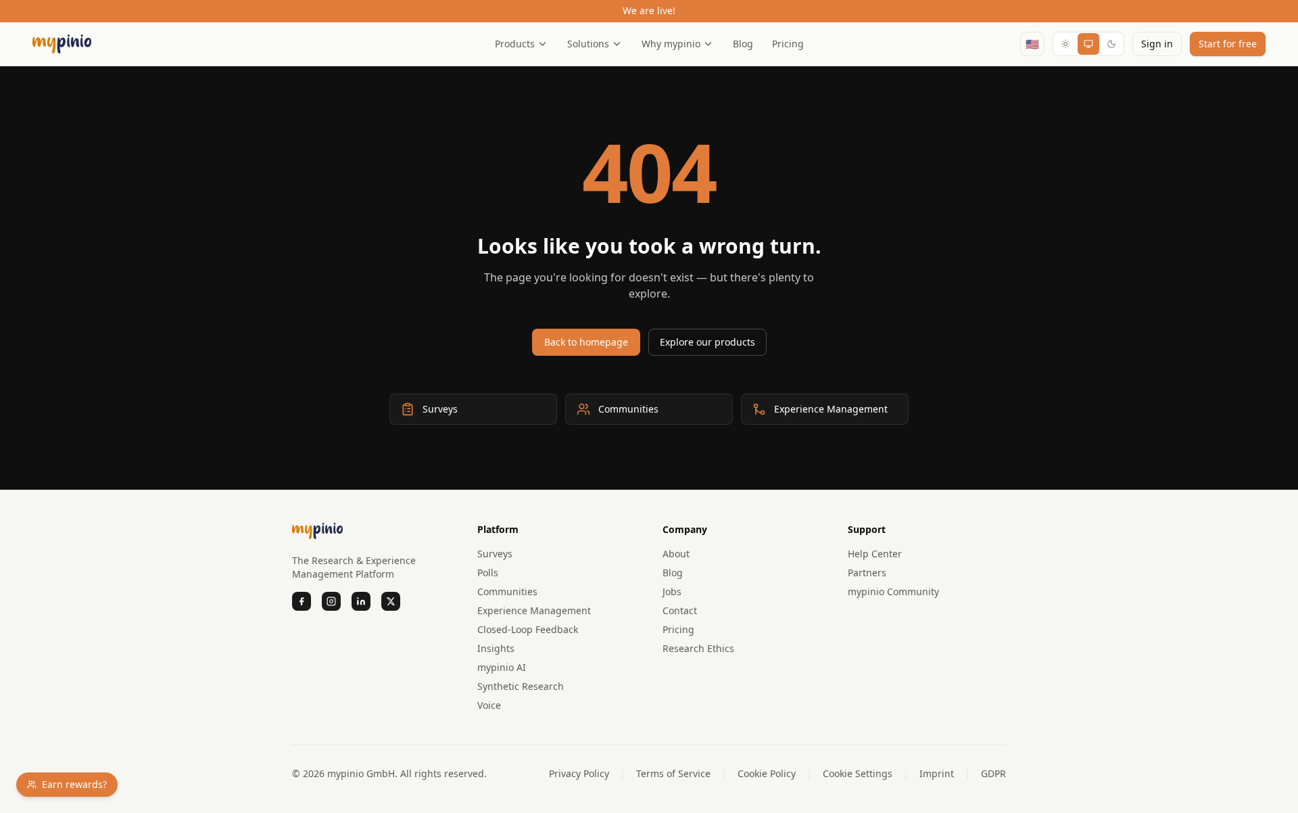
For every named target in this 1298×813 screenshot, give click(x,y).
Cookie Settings (857, 773)
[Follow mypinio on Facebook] (301, 601)
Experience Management (534, 610)
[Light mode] (1065, 44)
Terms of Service (673, 773)
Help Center (875, 553)
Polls (487, 572)
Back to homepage (586, 341)
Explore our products (707, 341)
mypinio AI (501, 667)
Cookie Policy (767, 773)
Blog (743, 43)
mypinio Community (893, 591)
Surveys (494, 553)
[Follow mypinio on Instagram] (331, 601)
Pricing (788, 43)
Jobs (672, 591)
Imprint (936, 773)
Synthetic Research (520, 686)
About (676, 553)
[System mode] (1088, 44)
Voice (489, 705)
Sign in (1157, 43)
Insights (495, 648)
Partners (867, 572)
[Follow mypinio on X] (390, 601)
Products (515, 43)
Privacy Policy (579, 773)
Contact (680, 610)
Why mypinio (671, 43)
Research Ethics (698, 648)
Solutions (588, 43)
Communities (507, 591)
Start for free (1228, 43)
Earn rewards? (74, 784)
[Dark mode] (1111, 44)
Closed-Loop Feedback (527, 629)
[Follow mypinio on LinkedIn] (361, 601)
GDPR (993, 773)
